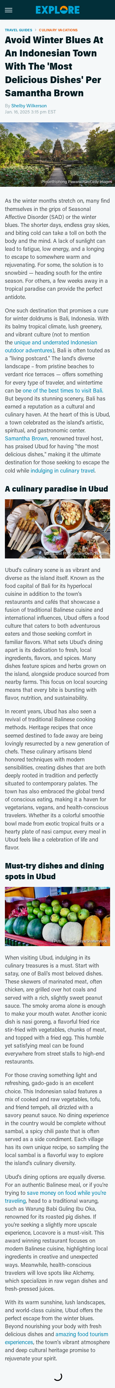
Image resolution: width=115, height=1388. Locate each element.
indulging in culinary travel (62, 470)
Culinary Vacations (58, 30)
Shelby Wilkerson (29, 105)
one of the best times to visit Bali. (63, 390)
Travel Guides (18, 30)
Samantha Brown (26, 438)
